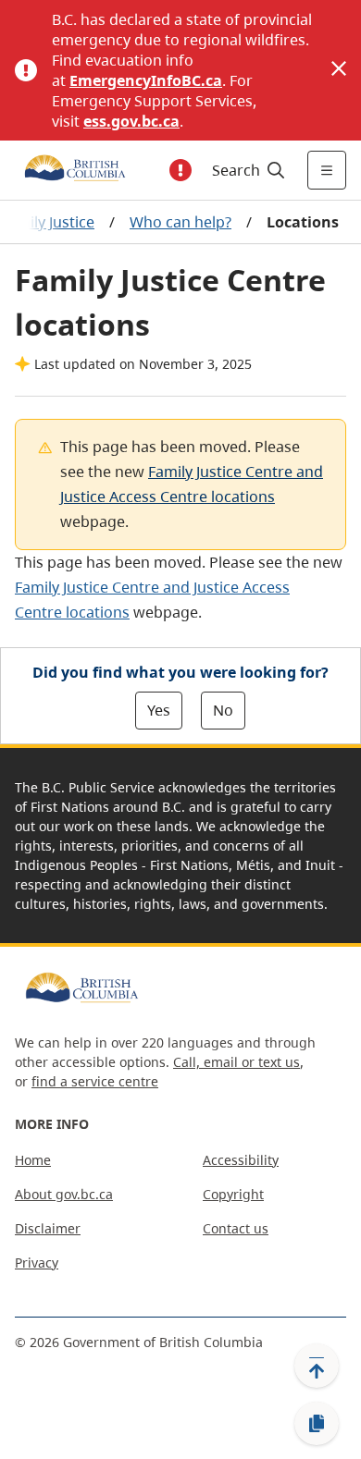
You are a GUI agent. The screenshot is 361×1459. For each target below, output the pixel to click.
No (223, 710)
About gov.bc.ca (64, 1194)
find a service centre (94, 1081)
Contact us (235, 1228)
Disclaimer (48, 1228)
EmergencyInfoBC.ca (145, 80)
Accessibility (241, 1160)
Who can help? (180, 222)
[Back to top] (316, 1365)
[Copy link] (316, 1424)
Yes (158, 710)
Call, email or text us (236, 1062)
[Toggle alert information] (180, 170)
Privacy (36, 1262)
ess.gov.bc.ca (131, 121)
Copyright (233, 1194)
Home (33, 1160)
